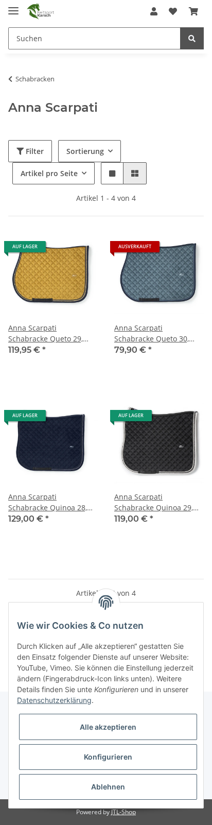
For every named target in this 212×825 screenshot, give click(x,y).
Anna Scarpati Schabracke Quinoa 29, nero (153, 502)
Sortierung (85, 151)
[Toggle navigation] (13, 6)
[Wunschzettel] (173, 11)
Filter (34, 151)
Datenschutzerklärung (54, 700)
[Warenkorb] (193, 11)
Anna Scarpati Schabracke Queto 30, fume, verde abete (151, 333)
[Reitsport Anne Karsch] (40, 11)
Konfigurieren (108, 756)
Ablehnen (108, 786)
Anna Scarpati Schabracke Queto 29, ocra (45, 333)
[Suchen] (192, 38)
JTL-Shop (123, 811)
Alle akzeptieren (108, 727)
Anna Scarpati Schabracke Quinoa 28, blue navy (47, 502)
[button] (154, 11)
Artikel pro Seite (49, 173)
